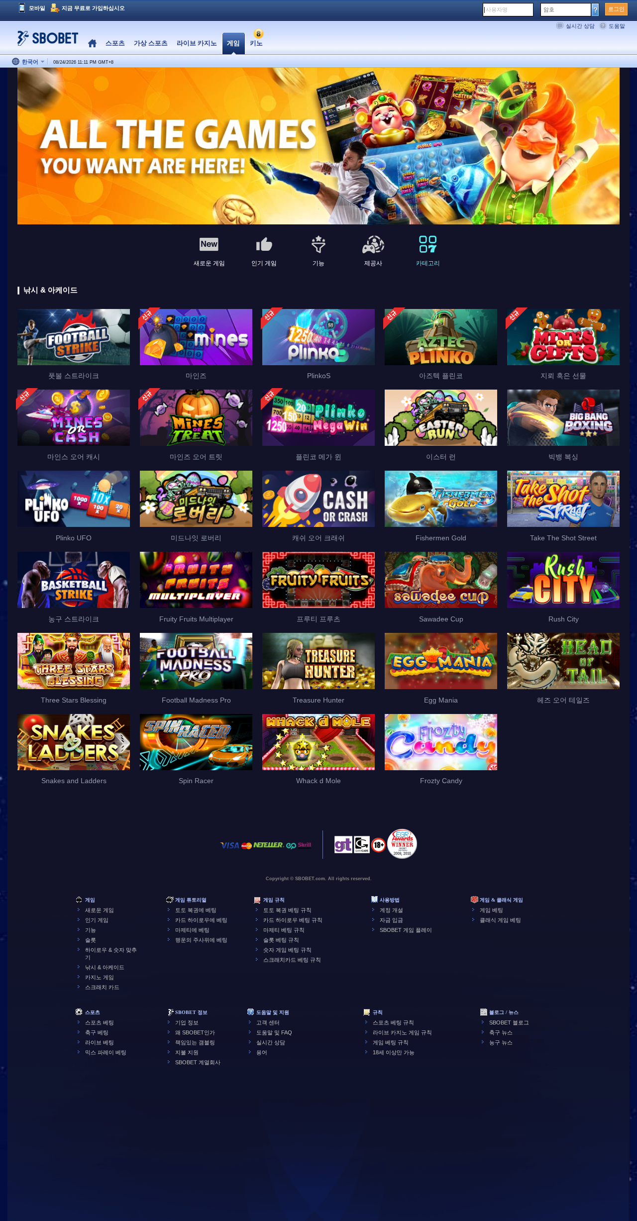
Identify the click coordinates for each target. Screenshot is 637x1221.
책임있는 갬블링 (195, 1042)
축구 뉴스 (501, 1032)
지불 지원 (187, 1052)
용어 (261, 1052)
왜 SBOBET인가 (195, 1032)
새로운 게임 (99, 910)
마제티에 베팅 (192, 930)
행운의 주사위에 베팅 (201, 940)
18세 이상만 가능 (394, 1052)
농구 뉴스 (501, 1042)
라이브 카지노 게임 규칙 (402, 1032)
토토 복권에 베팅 (195, 910)
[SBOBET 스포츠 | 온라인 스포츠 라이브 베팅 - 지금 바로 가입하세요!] (44, 42)
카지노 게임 (99, 977)
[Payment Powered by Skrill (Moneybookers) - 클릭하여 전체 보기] (304, 850)
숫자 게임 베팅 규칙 (287, 950)
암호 (548, 9)
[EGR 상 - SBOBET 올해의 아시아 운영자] (402, 844)
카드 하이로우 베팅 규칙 (292, 920)
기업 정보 (187, 1022)
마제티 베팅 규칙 (284, 930)
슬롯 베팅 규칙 (281, 940)
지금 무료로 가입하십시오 (93, 8)
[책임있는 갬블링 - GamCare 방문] (362, 847)
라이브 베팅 (99, 1042)
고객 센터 (268, 1022)
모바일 (37, 8)
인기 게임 (96, 920)
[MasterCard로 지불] (246, 850)
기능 (90, 930)
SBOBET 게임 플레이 (406, 930)
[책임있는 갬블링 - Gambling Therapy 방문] (343, 847)
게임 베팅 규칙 (391, 1042)
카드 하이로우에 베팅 (201, 920)
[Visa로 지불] (230, 850)
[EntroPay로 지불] (291, 850)
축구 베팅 (96, 1032)
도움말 (617, 26)
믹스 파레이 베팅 (105, 1052)
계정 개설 (391, 910)
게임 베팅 (491, 910)
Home (92, 43)
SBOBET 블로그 (509, 1022)
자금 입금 (391, 920)
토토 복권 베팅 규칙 (287, 910)
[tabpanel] (318, 146)
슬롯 (90, 940)
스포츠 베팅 (99, 1022)
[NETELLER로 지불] (268, 850)
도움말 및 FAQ (274, 1032)
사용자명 (497, 9)
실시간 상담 (580, 26)
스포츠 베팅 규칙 (393, 1022)
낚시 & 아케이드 (104, 967)
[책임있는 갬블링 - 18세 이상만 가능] (378, 848)
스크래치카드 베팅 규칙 (292, 960)
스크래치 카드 (102, 987)
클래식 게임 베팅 (500, 920)
